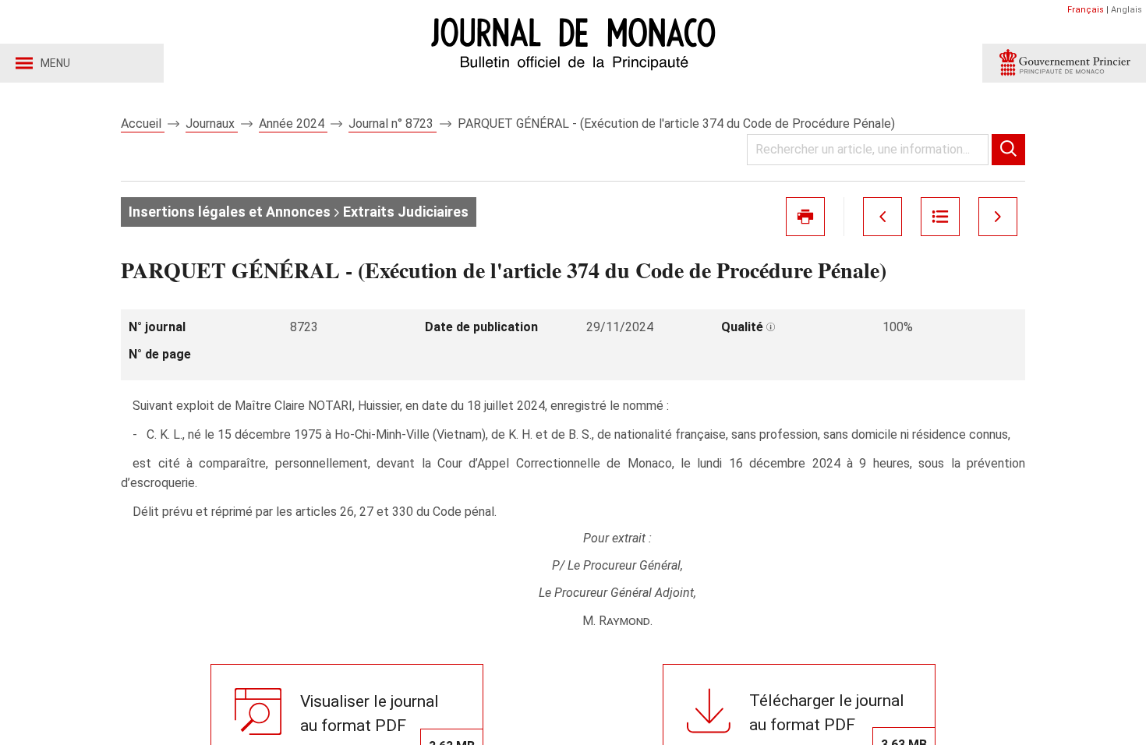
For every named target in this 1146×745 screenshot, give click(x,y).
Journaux (212, 123)
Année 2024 (293, 123)
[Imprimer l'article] (805, 216)
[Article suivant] (997, 216)
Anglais (1126, 10)
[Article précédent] (882, 216)
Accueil (142, 123)
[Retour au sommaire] (940, 216)
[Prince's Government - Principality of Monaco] (1064, 63)
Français (1085, 10)
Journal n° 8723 (392, 123)
